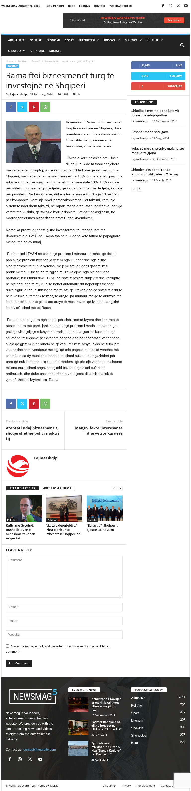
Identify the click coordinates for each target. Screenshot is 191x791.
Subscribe (174, 86)
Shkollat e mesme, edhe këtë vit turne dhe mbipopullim (155, 112)
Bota (134, 743)
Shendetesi (87, 40)
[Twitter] (178, 6)
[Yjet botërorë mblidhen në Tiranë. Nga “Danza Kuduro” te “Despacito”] (78, 748)
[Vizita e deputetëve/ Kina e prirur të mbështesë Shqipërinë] (64, 508)
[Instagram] (170, 6)
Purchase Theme (120, 6)
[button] (182, 45)
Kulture (153, 40)
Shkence (131, 40)
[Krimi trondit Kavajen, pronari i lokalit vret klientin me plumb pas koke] (78, 704)
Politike (35, 40)
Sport (69, 40)
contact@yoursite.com (39, 749)
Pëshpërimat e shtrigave (150, 132)
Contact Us (168, 785)
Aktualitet (16, 40)
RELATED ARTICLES (22, 488)
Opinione (37, 51)
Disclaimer (109, 785)
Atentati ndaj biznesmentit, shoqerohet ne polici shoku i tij (32, 433)
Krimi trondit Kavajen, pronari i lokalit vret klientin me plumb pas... (106, 704)
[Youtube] (186, 6)
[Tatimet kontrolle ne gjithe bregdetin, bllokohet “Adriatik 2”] (78, 727)
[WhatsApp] (45, 107)
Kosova (110, 40)
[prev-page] (114, 488)
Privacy (126, 785)
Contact (99, 6)
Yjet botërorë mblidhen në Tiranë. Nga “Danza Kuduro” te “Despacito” (106, 748)
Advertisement (146, 785)
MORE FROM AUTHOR (56, 488)
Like (179, 65)
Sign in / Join (55, 6)
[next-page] (120, 488)
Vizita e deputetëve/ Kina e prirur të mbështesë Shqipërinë (63, 529)
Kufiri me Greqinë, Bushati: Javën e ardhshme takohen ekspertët (20, 531)
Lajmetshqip (18, 94)
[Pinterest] (34, 107)
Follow (176, 76)
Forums (84, 6)
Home (9, 61)
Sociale (55, 51)
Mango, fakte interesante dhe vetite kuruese (99, 430)
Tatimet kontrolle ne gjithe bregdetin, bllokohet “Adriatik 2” (106, 725)
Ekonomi (53, 40)
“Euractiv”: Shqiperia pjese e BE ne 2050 (102, 527)
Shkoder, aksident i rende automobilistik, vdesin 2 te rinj (154, 171)
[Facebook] (163, 6)
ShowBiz (14, 51)
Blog (71, 6)
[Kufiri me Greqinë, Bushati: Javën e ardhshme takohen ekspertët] (24, 508)
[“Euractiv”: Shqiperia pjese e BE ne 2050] (105, 508)
